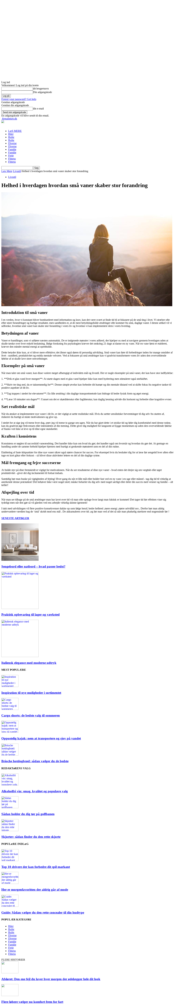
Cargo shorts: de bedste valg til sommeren (30, 715)
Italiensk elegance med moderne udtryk (28, 663)
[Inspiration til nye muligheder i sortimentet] (9, 686)
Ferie (11, 155)
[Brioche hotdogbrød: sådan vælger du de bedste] (9, 754)
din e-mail (38, 108)
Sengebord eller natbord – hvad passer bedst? (33, 566)
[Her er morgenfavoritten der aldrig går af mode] (9, 882)
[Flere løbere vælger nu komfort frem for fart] (9, 995)
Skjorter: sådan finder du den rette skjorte (30, 837)
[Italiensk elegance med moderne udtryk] (20, 656)
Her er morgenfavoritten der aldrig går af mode (34, 889)
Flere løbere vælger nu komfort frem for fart (32, 1002)
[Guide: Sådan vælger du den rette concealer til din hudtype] (9, 905)
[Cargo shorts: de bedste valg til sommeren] (9, 708)
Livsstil (17, 171)
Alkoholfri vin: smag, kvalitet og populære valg (34, 791)
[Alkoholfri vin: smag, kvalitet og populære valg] (9, 784)
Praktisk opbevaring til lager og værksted (30, 614)
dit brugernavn (41, 88)
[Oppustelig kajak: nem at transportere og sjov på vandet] (9, 731)
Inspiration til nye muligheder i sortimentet (31, 692)
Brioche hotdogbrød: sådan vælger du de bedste (35, 761)
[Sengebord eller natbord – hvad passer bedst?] (20, 559)
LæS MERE (15, 130)
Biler (11, 134)
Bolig (11, 137)
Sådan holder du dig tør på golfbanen (28, 814)
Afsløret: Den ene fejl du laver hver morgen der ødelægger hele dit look (50, 979)
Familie (12, 149)
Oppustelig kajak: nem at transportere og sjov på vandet (41, 738)
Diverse (12, 143)
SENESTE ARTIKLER (15, 518)
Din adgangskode (42, 92)
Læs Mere (6, 171)
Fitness (12, 158)
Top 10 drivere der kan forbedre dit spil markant (35, 867)
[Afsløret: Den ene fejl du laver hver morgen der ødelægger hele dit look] (9, 972)
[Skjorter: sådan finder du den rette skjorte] (9, 830)
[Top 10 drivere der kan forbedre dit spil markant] (9, 860)
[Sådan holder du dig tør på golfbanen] (9, 807)
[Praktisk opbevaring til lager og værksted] (20, 608)
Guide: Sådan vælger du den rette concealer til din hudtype (42, 912)
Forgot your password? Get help (18, 99)
